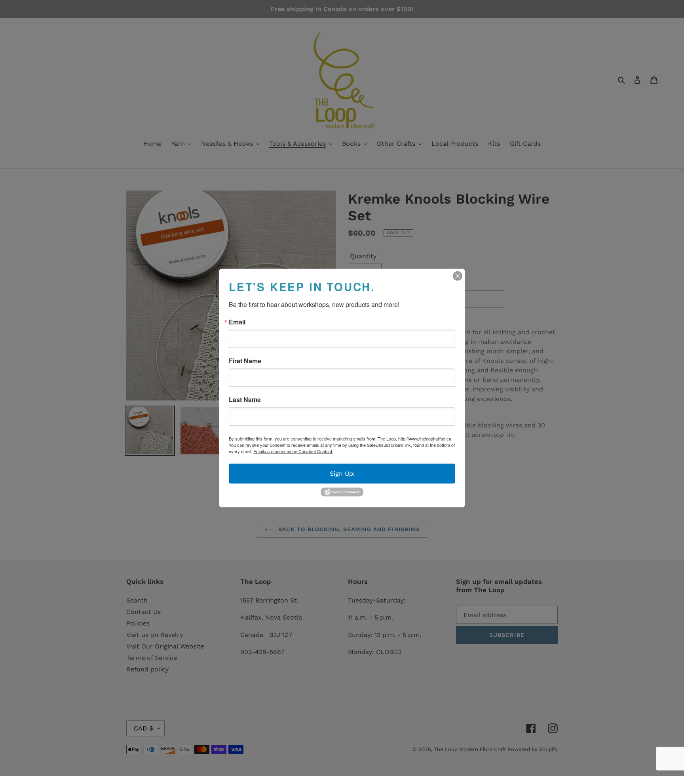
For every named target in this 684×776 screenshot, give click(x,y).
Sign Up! (342, 473)
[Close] (457, 275)
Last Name (245, 399)
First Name (245, 360)
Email (237, 321)
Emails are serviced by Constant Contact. (293, 451)
